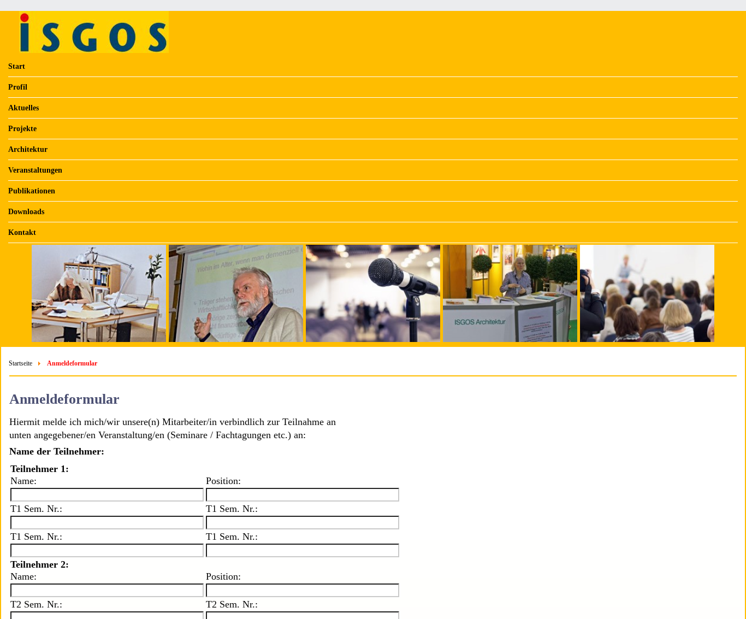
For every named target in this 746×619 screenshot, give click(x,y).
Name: (23, 481)
